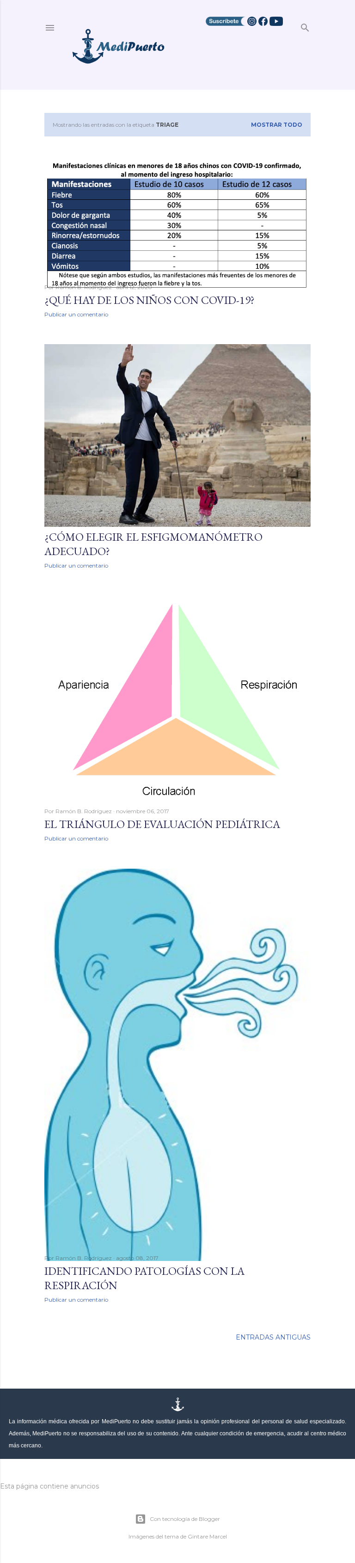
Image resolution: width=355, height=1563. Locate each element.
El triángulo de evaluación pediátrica (162, 824)
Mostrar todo (276, 124)
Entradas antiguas (273, 1337)
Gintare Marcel (207, 1536)
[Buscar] (305, 26)
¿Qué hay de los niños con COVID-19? (149, 300)
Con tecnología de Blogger (185, 1518)
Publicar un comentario (76, 314)
